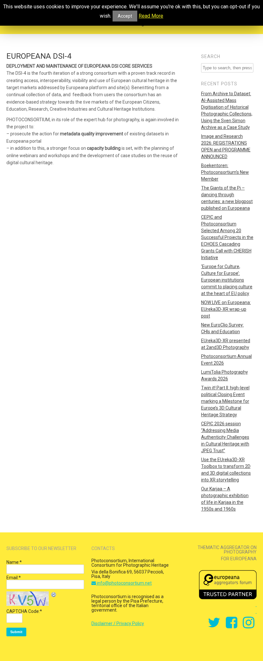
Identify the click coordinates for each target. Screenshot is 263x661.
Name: (14, 562)
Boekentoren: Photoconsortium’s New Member (225, 172)
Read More (151, 16)
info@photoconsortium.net (124, 583)
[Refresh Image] (53, 595)
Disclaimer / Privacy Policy (117, 623)
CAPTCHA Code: (24, 611)
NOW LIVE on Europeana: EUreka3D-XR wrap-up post (226, 309)
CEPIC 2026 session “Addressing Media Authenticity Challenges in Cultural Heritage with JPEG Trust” (225, 437)
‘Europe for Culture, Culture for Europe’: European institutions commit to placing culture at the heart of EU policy (226, 280)
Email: (13, 577)
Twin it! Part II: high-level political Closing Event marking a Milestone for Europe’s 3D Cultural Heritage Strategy (225, 401)
